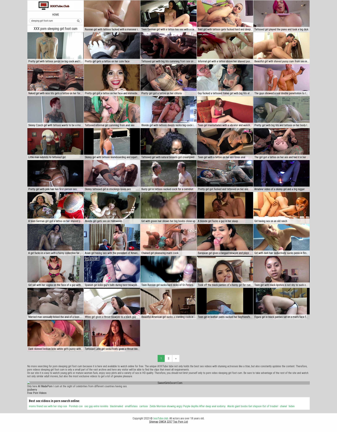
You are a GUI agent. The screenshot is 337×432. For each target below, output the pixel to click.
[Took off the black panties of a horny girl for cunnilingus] (225, 272)
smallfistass (131, 406)
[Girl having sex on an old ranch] (281, 208)
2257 (169, 421)
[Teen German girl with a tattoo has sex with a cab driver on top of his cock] (168, 16)
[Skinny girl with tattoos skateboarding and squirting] (112, 144)
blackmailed (116, 406)
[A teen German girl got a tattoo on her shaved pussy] (55, 208)
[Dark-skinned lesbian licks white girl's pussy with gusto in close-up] (55, 335)
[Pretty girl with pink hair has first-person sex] (55, 176)
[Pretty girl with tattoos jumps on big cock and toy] (55, 48)
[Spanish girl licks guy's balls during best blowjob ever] (112, 272)
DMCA (162, 421)
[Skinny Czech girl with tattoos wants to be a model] (55, 112)
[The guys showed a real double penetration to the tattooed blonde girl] (281, 80)
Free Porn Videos (37, 393)
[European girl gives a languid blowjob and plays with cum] (225, 240)
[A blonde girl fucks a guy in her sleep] (225, 208)
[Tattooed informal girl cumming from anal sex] (112, 112)
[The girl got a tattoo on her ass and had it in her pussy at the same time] (281, 144)
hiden (292, 406)
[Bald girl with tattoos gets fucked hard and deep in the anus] (225, 16)
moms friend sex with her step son (48, 406)
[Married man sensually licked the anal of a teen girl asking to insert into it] (55, 303)
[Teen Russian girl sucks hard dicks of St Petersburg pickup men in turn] (168, 272)
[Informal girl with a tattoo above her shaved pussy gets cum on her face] (225, 48)
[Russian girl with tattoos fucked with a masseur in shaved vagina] (112, 16)
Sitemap (153, 421)
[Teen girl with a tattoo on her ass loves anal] (225, 144)
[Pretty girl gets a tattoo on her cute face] (112, 48)
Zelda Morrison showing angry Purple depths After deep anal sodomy (188, 406)
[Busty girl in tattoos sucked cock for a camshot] (168, 176)
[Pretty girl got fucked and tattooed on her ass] (225, 176)
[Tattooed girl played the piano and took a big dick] (281, 16)
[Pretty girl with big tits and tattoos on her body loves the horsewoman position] (281, 112)
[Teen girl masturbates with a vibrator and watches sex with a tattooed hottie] (225, 112)
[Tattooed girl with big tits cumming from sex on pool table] (168, 48)
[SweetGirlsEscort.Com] (168, 383)
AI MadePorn (45, 386)
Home (55, 14)
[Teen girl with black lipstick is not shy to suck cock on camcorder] (281, 272)
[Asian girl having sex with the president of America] (112, 240)
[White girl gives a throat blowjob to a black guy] (112, 303)
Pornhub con (76, 406)
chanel (283, 406)
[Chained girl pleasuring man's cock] (168, 240)
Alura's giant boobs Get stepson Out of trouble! (252, 406)
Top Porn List (180, 421)
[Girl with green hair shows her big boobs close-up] (168, 208)
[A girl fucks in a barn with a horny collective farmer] (55, 240)
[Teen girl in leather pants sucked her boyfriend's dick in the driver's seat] (225, 303)
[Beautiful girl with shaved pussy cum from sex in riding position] (281, 48)
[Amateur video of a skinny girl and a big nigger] (281, 176)
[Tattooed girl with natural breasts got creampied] (168, 144)
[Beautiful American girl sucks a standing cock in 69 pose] (168, 303)
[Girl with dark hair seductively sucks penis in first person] (281, 240)
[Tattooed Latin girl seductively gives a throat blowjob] (112, 335)
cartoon (143, 406)
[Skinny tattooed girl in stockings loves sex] (112, 176)
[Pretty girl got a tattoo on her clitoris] (168, 80)
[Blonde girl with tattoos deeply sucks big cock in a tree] (168, 112)
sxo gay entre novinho (96, 406)
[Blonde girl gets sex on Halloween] (112, 208)
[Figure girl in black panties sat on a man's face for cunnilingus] (281, 303)
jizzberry (32, 389)
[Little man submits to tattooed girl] (55, 144)
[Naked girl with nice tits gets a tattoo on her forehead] (55, 80)
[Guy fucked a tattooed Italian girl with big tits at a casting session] (225, 80)
